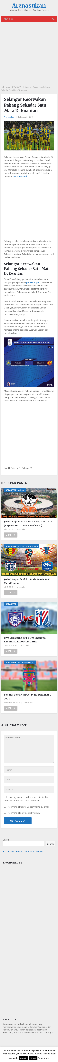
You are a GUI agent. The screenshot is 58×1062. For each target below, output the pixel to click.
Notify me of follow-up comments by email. (28, 806)
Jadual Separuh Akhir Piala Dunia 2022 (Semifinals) (27, 581)
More (8, 535)
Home (7, 87)
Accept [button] (23, 1058)
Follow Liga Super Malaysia (23, 851)
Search (6, 839)
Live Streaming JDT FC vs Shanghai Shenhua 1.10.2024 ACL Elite (25, 639)
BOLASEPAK (17, 87)
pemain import (33, 282)
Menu (7, 19)
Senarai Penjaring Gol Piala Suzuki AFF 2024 (27, 696)
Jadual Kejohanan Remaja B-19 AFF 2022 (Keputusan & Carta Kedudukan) (28, 523)
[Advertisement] (29, 56)
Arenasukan (29, 5)
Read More (43, 1058)
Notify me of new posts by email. (24, 812)
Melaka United (20, 176)
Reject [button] (33, 1058)
